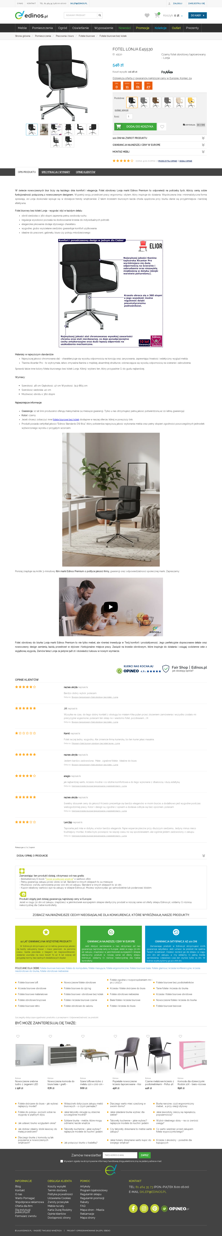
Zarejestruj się (196, 3)
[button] (99, 15)
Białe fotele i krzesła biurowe (125, 1000)
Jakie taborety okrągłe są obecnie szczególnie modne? (82, 1113)
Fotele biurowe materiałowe (32, 994)
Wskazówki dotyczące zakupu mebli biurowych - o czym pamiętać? (83, 1105)
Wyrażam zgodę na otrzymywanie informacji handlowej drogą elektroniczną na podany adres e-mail (113, 1161)
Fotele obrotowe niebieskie (124, 994)
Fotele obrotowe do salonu (78, 1006)
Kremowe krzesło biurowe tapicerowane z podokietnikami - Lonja (99, 786)
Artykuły (85, 1186)
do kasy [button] (196, 15)
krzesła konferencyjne (180, 968)
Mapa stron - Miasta (92, 1209)
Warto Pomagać (25, 1198)
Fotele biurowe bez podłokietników (175, 982)
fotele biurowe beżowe (52, 968)
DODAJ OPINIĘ (185, 161)
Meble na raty (56, 1206)
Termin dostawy (57, 1190)
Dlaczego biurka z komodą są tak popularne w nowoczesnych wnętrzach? (35, 1140)
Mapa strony (87, 1217)
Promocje (142, 28)
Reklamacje (87, 1213)
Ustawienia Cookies (59, 1198)
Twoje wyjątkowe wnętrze (59, 879)
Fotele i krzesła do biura (122, 1006)
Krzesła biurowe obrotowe (32, 988)
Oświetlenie (80, 28)
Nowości (125, 28)
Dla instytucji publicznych (22, 1211)
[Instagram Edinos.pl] (144, 1209)
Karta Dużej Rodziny (60, 1209)
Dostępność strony (59, 1217)
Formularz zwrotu (25, 1216)
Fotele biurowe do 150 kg (77, 988)
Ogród (62, 28)
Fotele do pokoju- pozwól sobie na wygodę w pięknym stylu (37, 1113)
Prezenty (192, 28)
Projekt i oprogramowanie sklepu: (88, 1230)
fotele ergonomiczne (117, 968)
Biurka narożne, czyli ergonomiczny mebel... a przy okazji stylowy (175, 1105)
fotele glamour (159, 968)
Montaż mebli (121, 151)
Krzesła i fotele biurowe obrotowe (174, 994)
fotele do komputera (76, 968)
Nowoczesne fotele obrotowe (80, 982)
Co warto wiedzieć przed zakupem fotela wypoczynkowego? (174, 1130)
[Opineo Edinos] (175, 1209)
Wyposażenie (103, 28)
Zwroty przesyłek (58, 1202)
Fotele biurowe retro (29, 1006)
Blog (18, 1186)
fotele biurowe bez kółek (66, 419)
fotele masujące (97, 968)
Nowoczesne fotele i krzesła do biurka (176, 1000)
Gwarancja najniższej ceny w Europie (136, 145)
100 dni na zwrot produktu (130, 138)
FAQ (82, 1206)
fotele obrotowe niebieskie (54, 971)
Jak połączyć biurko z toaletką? (81, 1142)
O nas (20, 3)
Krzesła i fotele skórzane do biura (127, 988)
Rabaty (84, 1202)
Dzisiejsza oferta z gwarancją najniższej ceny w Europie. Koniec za (152, 78)
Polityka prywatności (60, 1194)
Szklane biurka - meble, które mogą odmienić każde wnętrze (83, 1121)
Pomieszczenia (42, 28)
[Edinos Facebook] (133, 1209)
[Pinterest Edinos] (154, 1209)
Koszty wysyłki (57, 1186)
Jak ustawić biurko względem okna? (37, 1123)
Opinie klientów (57, 1213)
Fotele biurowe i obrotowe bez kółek (83, 994)
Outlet (176, 28)
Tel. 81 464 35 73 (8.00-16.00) (53, 3)
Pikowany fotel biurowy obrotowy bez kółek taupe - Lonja (96, 743)
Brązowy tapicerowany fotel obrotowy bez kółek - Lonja (95, 697)
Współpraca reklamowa (29, 1202)
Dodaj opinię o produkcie (32, 855)
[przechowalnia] (149, 15)
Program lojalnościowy (94, 1190)
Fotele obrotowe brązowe (32, 1000)
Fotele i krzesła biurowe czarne (80, 1000)
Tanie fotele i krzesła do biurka (172, 988)
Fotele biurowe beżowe (168, 1006)
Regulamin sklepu (90, 1194)
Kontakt (31, 3)
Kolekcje (161, 28)
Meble (22, 28)
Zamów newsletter (86, 1155)
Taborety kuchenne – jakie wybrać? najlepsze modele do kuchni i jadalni (129, 1121)
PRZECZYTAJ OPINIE (167, 161)
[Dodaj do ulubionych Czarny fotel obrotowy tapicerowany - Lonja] (162, 126)
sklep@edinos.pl (78, 3)
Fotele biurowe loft (28, 982)
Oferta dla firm (24, 1206)
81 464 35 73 (144, 1187)
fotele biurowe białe (140, 968)
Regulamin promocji (92, 1198)
